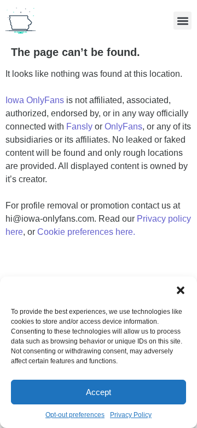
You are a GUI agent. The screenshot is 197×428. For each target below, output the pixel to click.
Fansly (79, 126)
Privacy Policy (131, 415)
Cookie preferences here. (87, 231)
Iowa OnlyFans (34, 100)
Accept (98, 392)
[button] (180, 290)
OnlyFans (123, 126)
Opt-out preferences (75, 415)
